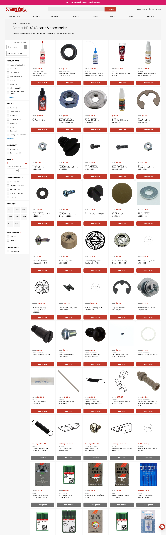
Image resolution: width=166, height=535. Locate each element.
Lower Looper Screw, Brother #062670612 (92, 356)
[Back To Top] (163, 532)
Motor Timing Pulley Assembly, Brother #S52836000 (39, 310)
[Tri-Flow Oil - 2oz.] (42, 110)
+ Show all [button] (10, 97)
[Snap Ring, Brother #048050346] (148, 110)
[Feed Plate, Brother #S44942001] (69, 438)
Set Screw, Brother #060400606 (91, 449)
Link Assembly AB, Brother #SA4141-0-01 (121, 403)
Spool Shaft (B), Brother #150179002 (67, 403)
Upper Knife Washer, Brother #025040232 (42, 215)
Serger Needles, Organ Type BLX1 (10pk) (121, 496)
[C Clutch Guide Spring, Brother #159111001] (42, 438)
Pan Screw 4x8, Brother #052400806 (146, 309)
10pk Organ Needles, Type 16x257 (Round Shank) (41, 496)
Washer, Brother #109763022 (148, 355)
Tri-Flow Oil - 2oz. (38, 120)
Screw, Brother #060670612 (41, 355)
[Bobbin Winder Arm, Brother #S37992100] (69, 297)
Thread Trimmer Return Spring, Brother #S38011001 (95, 403)
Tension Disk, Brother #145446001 (92, 121)
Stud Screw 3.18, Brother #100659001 (146, 262)
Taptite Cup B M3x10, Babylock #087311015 (39, 262)
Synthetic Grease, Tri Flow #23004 (121, 74)
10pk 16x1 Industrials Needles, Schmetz (145, 496)
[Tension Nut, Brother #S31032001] (69, 250)
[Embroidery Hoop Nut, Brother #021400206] (69, 110)
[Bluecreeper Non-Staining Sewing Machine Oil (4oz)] (95, 63)
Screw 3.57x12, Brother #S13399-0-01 (120, 168)
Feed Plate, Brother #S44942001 (65, 449)
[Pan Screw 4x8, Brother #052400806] (148, 297)
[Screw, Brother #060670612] (42, 344)
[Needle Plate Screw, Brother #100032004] (69, 157)
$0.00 (12, 166)
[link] (16, 65)
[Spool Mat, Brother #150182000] (122, 203)
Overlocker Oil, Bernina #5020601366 (120, 121)
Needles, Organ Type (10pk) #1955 (94, 496)
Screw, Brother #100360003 (95, 214)
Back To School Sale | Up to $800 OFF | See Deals (83, 2)
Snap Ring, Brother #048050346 (144, 121)
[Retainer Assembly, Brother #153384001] (95, 297)
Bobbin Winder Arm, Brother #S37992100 (68, 309)
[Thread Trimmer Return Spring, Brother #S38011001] (95, 391)
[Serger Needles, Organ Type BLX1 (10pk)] (122, 485)
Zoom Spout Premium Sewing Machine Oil (39, 74)
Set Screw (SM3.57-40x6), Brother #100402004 (121, 356)
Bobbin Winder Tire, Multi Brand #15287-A (67, 74)
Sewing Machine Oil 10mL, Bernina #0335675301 (147, 74)
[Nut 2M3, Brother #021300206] (42, 157)
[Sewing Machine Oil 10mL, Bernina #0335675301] (148, 63)
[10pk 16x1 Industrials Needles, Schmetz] (148, 485)
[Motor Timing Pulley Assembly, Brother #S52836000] (42, 297)
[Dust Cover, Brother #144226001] (42, 391)
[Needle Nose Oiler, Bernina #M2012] (148, 438)
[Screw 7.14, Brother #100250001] (95, 157)
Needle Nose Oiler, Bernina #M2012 (147, 449)
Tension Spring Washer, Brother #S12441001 (93, 262)
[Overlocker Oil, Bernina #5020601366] (122, 110)
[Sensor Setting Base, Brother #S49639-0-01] (122, 438)
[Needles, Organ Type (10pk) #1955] (95, 485)
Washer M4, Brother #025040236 (145, 215)
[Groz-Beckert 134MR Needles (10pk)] (69, 485)
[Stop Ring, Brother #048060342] (122, 297)
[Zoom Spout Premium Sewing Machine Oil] (42, 63)
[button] (155, 9)
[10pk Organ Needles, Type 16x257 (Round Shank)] (42, 485)
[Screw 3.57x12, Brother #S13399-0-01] (122, 157)
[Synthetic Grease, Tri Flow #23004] (122, 63)
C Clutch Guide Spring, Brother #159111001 (40, 449)
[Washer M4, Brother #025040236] (148, 203)
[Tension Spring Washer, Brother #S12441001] (95, 250)
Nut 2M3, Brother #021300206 (38, 168)
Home (14, 23)
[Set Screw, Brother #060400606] (95, 438)
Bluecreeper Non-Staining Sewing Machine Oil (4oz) (94, 74)
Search (111, 9)
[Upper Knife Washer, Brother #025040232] (42, 203)
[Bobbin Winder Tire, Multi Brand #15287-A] (69, 63)
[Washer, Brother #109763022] (148, 344)
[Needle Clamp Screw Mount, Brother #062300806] (69, 203)
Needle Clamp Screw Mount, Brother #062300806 (68, 215)
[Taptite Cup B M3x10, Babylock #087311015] (42, 250)
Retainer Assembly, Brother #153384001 (94, 309)
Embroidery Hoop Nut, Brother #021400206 (66, 121)
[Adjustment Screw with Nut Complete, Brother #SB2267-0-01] (148, 391)
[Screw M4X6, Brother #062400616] (69, 344)
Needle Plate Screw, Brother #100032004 (68, 168)
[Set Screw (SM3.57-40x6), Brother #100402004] (122, 344)
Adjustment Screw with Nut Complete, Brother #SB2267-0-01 (148, 404)
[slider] (7, 163)
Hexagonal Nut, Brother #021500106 (146, 168)
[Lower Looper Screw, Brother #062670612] (95, 344)
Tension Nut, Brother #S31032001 (66, 262)
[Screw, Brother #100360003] (95, 203)
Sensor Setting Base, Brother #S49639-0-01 (122, 449)
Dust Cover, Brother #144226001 (39, 403)
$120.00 (18, 166)
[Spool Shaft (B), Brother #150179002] (69, 391)
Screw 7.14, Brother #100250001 (92, 168)
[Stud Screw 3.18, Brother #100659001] (148, 250)
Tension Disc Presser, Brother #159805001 (119, 262)
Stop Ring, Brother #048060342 (118, 309)
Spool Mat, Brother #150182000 (118, 215)
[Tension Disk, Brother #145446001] (95, 110)
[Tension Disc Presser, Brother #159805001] (122, 250)
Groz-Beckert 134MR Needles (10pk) (66, 496)
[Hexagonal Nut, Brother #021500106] (148, 157)
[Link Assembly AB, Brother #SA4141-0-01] (122, 391)
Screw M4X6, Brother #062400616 (66, 356)
